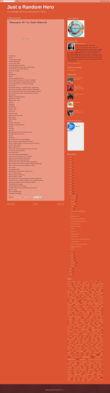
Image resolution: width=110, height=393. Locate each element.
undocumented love (83, 376)
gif (90, 321)
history (94, 324)
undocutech (93, 376)
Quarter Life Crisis (75, 216)
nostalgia (88, 346)
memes (96, 339)
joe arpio (69, 333)
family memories (78, 318)
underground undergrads (96, 372)
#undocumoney (86, 281)
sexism (68, 364)
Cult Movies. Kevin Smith (91, 299)
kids (100, 333)
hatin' (102, 322)
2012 (70, 186)
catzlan (72, 294)
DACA (76, 301)
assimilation (82, 288)
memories (101, 339)
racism (84, 355)
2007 (70, 271)
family (70, 318)
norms (80, 346)
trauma (89, 371)
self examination (91, 362)
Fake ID (101, 316)
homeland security (77, 326)
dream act (79, 309)
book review (98, 291)
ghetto (87, 321)
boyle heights (82, 293)
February (73, 263)
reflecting (85, 357)
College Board (93, 296)
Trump (75, 372)
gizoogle (94, 321)
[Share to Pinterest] (40, 197)
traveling (99, 371)
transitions (84, 371)
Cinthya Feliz (70, 296)
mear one (78, 339)
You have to (73, 231)
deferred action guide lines (81, 304)
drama (100, 308)
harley (97, 323)
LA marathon (92, 334)
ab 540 (95, 281)
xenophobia (83, 381)
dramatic (69, 309)
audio (87, 288)
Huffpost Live (98, 326)
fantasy (85, 318)
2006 (70, 274)
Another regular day (75, 224)
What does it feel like (75, 226)
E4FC (76, 314)
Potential (72, 229)
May (72, 255)
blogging (92, 291)
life (80, 336)
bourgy (75, 293)
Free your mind (74, 236)
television (75, 369)
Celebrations (78, 294)
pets (97, 349)
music (91, 344)
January (73, 265)
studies (100, 366)
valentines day (92, 377)
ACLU (100, 281)
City (75, 296)
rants (101, 355)
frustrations (83, 319)
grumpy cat (83, 323)
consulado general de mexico (89, 298)
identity (93, 328)
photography (88, 351)
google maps (100, 321)
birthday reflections (84, 291)
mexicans (75, 342)
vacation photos (85, 377)
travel (94, 371)
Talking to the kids (74, 234)
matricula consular (94, 337)
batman (72, 289)
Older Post (60, 204)
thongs (97, 369)
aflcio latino (84, 283)
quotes (79, 355)
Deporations (90, 304)
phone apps (71, 351)
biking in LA (69, 291)
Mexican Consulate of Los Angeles (78, 244)
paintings (92, 347)
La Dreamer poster (84, 334)
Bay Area (78, 289)
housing (84, 326)
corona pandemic (99, 298)
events (97, 316)
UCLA (81, 372)
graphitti (70, 322)
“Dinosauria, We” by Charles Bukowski (80, 239)
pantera (68, 349)
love (68, 337)
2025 (70, 157)
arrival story (71, 288)
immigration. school (80, 331)
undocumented (77, 374)
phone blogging (79, 351)
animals (83, 286)
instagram (93, 331)
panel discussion (98, 347)
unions (98, 376)
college (87, 296)
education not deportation (96, 314)
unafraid (87, 372)
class (78, 296)
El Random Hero (81, 43)
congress (80, 298)
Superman (69, 367)
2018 (70, 170)
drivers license (94, 313)
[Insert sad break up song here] (77, 211)
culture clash (100, 299)
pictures (99, 351)
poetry (74, 352)
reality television (75, 357)
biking (99, 289)
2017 (70, 172)
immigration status (70, 331)
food (100, 318)
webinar (78, 379)
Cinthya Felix (98, 294)
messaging (71, 341)
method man (77, 341)
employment (91, 316)
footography (70, 319)
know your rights (75, 334)
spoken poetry (89, 364)
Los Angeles (98, 336)
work (83, 379)
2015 (70, 178)
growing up (76, 323)
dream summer (89, 311)
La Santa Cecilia (100, 334)
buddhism (94, 293)
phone (101, 349)
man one (83, 337)
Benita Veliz (83, 289)
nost (84, 346)
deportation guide (98, 304)
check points (84, 294)
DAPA (90, 301)
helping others (79, 324)
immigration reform (96, 329)
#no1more (79, 281)
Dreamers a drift (77, 313)
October (73, 201)
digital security (78, 308)
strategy (84, 366)
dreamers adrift (85, 313)
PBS (84, 349)
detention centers (85, 306)
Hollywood (69, 326)
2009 (70, 193)
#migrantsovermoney (71, 281)
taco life (85, 367)
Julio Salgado (85, 333)
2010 (70, 191)
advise (74, 283)
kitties (68, 334)
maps (88, 337)
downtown (95, 308)
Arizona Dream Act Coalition (97, 286)
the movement (83, 369)
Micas (89, 342)
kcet (90, 333)
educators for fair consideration (74, 316)
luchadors (79, 337)
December (73, 196)
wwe (78, 381)
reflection (98, 357)
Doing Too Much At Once (79, 94)
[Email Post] (31, 197)
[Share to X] (37, 197)
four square (77, 319)
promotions (85, 352)
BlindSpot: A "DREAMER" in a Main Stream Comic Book (79, 88)
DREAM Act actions (88, 309)
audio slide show (93, 288)
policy (80, 352)
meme (92, 339)
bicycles (90, 289)
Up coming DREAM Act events (78, 221)
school (75, 362)
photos (95, 351)
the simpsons (91, 369)
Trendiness (69, 372)
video (98, 377)
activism (69, 283)
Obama (96, 346)
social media (81, 364)
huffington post (90, 326)
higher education (87, 324)
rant (94, 354)
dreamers (69, 313)
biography (76, 291)
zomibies (88, 381)
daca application (84, 301)
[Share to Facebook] (39, 197)
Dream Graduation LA (72, 311)
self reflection (99, 362)
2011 (70, 188)
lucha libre (73, 337)
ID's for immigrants (81, 327)
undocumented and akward (89, 374)
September (73, 203)
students (95, 366)
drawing (74, 309)
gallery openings (100, 319)
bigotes (95, 289)
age (89, 283)
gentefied (76, 321)
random (89, 354)
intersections (99, 331)
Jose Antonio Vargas (77, 333)
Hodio (71, 249)
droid (68, 314)
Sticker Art (101, 364)
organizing (86, 347)
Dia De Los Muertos (95, 306)
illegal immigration (75, 329)
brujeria (88, 293)
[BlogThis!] (36, 197)
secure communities (83, 362)
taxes (100, 367)
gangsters (71, 321)
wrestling (96, 379)
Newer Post (10, 204)
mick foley (94, 342)
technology (69, 369)
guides (93, 323)
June (72, 252)
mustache (97, 344)
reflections (71, 359)
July (72, 209)
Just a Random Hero (30, 7)
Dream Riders (81, 311)
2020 (70, 165)
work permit (89, 379)
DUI (72, 314)
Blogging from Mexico (75, 246)
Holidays (99, 324)
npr (92, 346)
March (72, 260)
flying (96, 318)
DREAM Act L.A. (97, 309)
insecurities (87, 331)
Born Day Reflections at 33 (78, 111)
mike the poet (100, 342)
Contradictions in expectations (77, 219)
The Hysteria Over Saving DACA (78, 78)
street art (89, 366)
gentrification (81, 321)
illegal (98, 327)
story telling (72, 366)
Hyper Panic (77, 102)
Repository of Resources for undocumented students (80, 361)
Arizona (88, 286)
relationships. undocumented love (95, 359)
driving (100, 313)
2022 (70, 162)
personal (93, 349)
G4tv (94, 319)
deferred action (76, 303)
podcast (69, 352)
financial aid (91, 318)
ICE (74, 328)
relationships (83, 359)
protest (90, 352)
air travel (94, 283)
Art (77, 288)
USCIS (78, 377)
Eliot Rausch (85, 316)
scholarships (69, 362)
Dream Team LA (97, 311)
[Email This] (34, 197)
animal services (77, 286)
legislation (76, 336)
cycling (70, 301)
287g (91, 281)
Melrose (87, 339)
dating (94, 301)
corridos (70, 299)
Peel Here (88, 349)
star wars (95, 364)
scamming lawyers (97, 361)
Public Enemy (96, 352)
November (73, 198)
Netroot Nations (75, 346)
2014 (70, 180)
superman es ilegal (77, 367)
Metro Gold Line (85, 341)
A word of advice (74, 241)
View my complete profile (73, 63)
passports (79, 349)
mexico (79, 342)
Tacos (90, 367)
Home (36, 204)
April (72, 257)
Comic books (73, 298)
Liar (71, 213)
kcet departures (95, 333)
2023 (70, 159)
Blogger (62, 390)
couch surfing (77, 299)
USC (74, 377)
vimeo (74, 379)
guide (89, 322)
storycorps (79, 366)
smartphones (74, 364)
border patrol (70, 293)
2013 (70, 183)
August (72, 206)
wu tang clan (73, 381)
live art (92, 336)
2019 (70, 167)
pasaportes (74, 349)
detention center (76, 306)
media (83, 339)
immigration (84, 329)
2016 (70, 175)
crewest (82, 299)
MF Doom (85, 342)
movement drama (79, 344)
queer (76, 354)
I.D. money (69, 327)
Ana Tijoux (76, 284)
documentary (85, 308)
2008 (70, 269)
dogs (90, 308)
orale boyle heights (78, 347)
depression (69, 306)
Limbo (84, 336)
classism (82, 296)
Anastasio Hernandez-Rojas (85, 284)
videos (69, 379)
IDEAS (88, 327)
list (88, 336)
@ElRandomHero (71, 70)
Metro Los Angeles (94, 341)
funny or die (89, 319)
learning (70, 336)
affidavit (78, 283)
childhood (91, 294)
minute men (71, 344)
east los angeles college (84, 314)
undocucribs (69, 374)
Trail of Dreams (76, 371)
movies (86, 344)
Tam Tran (95, 367)
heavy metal (71, 324)
